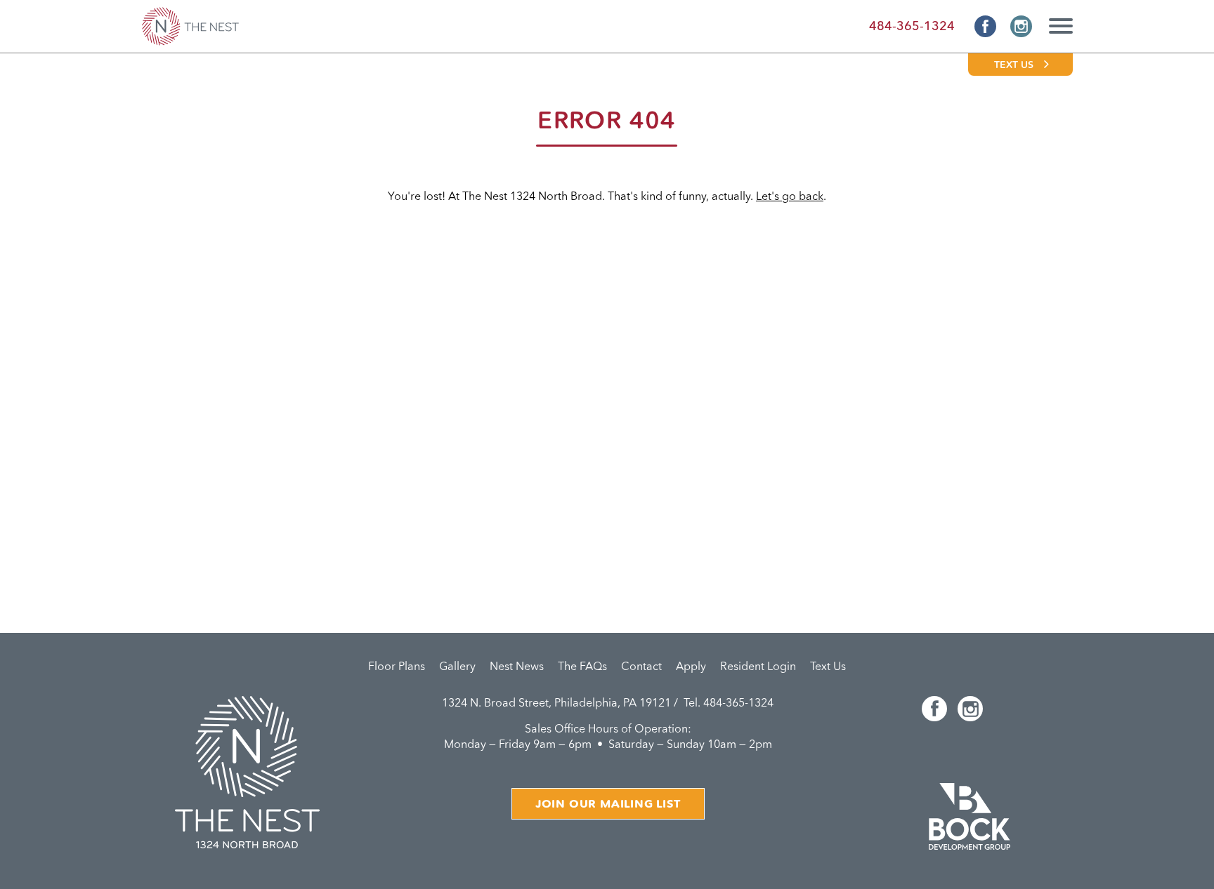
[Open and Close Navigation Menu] (1056, 23)
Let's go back (789, 197)
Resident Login (758, 667)
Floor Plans (396, 667)
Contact (641, 667)
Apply (691, 667)
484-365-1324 (912, 26)
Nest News (517, 667)
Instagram (1021, 26)
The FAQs (582, 667)
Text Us (1013, 65)
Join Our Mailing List (608, 804)
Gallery (457, 667)
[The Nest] (190, 26)
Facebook (985, 26)
